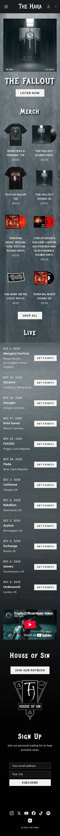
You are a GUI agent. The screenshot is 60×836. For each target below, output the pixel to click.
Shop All (30, 315)
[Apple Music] (30, 821)
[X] (19, 813)
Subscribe (30, 782)
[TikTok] (41, 813)
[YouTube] (26, 813)
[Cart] (56, 6)
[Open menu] (6, 6)
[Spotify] (48, 813)
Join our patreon (30, 670)
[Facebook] (34, 813)
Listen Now (30, 93)
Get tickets (45, 358)
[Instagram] (12, 813)
